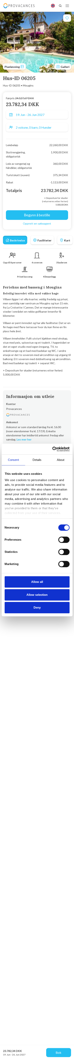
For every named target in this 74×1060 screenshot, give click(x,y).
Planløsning (12, 66)
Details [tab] (37, 459)
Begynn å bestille (37, 215)
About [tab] (61, 459)
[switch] (63, 540)
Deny (37, 607)
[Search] (60, 6)
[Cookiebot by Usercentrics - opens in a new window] (52, 449)
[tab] (15, 240)
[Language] (53, 6)
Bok (58, 1052)
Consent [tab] (13, 459)
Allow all (37, 581)
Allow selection (37, 594)
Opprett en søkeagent (37, 223)
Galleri (64, 66)
